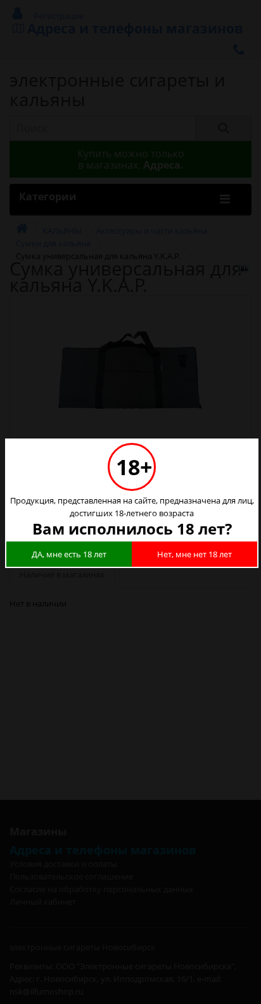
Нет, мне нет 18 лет (194, 554)
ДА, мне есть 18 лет (69, 554)
